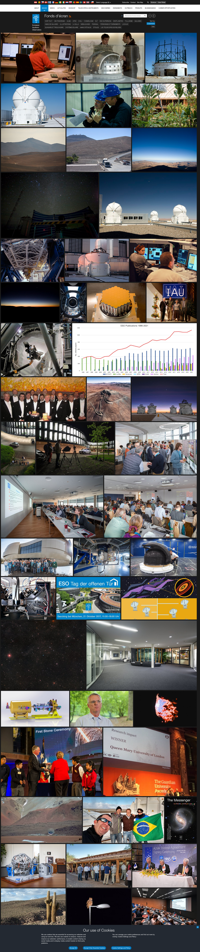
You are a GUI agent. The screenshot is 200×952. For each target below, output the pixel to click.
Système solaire (72, 27)
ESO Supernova (105, 21)
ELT (96, 21)
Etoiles (96, 27)
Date (153, 26)
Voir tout (48, 21)
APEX (74, 21)
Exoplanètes (118, 21)
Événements (117, 8)
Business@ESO (150, 8)
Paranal (95, 24)
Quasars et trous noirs (54, 27)
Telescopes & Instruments (88, 8)
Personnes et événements (110, 24)
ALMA (69, 21)
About (36, 8)
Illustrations (65, 24)
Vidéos (52, 8)
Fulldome (129, 21)
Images (44, 8)
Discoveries (105, 8)
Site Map (140, 2)
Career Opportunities (167, 8)
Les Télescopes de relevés (111, 27)
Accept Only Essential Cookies (94, 948)
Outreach (128, 8)
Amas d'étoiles (85, 27)
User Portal (161, 2)
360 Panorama (59, 21)
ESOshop (72, 8)
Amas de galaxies (51, 24)
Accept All (73, 948)
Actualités (61, 8)
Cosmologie (88, 21)
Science (153, 2)
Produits (138, 8)
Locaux (125, 24)
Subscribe (125, 2)
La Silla (76, 24)
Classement (151, 23)
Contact (133, 2)
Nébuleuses (85, 24)
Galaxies (138, 21)
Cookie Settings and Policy (121, 948)
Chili (80, 21)
